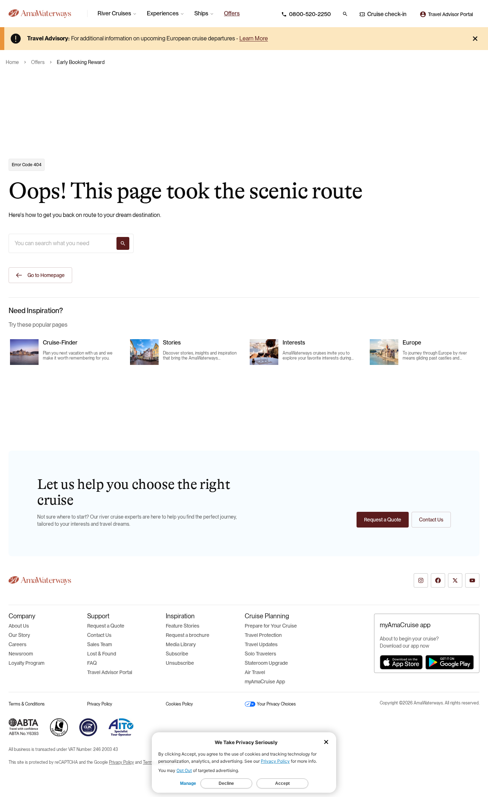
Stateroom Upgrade (266, 663)
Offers (38, 62)
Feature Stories (182, 626)
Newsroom (21, 653)
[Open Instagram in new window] (421, 580)
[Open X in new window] (455, 580)
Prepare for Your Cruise (271, 626)
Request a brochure (187, 635)
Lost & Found (101, 653)
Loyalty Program (26, 663)
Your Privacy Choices (276, 704)
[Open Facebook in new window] (438, 580)
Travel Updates (261, 644)
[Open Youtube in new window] (472, 580)
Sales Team (99, 644)
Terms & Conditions (27, 704)
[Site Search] (345, 14)
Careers (17, 644)
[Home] (45, 13)
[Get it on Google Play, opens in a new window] (449, 662)
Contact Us (99, 635)
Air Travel (255, 672)
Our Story (19, 635)
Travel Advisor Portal (109, 672)
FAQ (92, 663)
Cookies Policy (179, 704)
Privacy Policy (99, 704)
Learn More (253, 38)
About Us (19, 626)
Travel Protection (263, 635)
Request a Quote (105, 626)
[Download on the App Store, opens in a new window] (401, 662)
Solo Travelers (260, 653)
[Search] (122, 243)
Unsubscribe (180, 663)
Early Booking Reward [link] (81, 62)
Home (12, 62)
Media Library (181, 644)
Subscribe (177, 653)
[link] (232, 13)
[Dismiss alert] (475, 38)
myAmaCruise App (265, 681)
